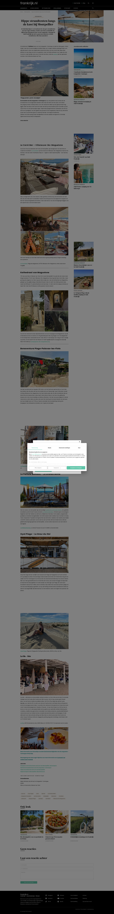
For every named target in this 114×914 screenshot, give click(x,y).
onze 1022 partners (36, 454)
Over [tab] (79, 447)
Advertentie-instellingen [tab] (64, 447)
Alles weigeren (38, 467)
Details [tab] (49, 447)
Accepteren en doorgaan (76, 467)
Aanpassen (56, 467)
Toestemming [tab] (35, 447)
